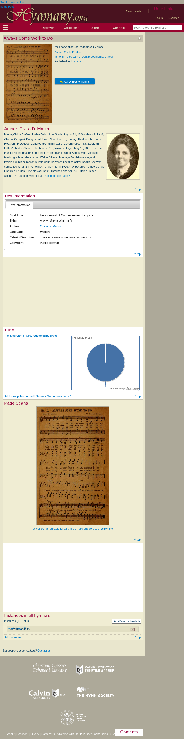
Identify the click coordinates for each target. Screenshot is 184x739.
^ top (137, 189)
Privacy (34, 734)
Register (173, 18)
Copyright (22, 734)
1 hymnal (76, 61)
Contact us (43, 650)
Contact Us (48, 734)
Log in (159, 18)
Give (113, 734)
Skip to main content (12, 2)
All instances (13, 637)
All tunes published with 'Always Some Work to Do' (38, 396)
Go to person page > (57, 175)
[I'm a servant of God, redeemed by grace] (31, 335)
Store (95, 27)
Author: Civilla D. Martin (69, 52)
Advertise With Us (67, 734)
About (10, 734)
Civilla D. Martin (50, 226)
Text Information (19, 205)
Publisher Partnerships (94, 734)
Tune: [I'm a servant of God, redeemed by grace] (84, 56)
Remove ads (133, 11)
